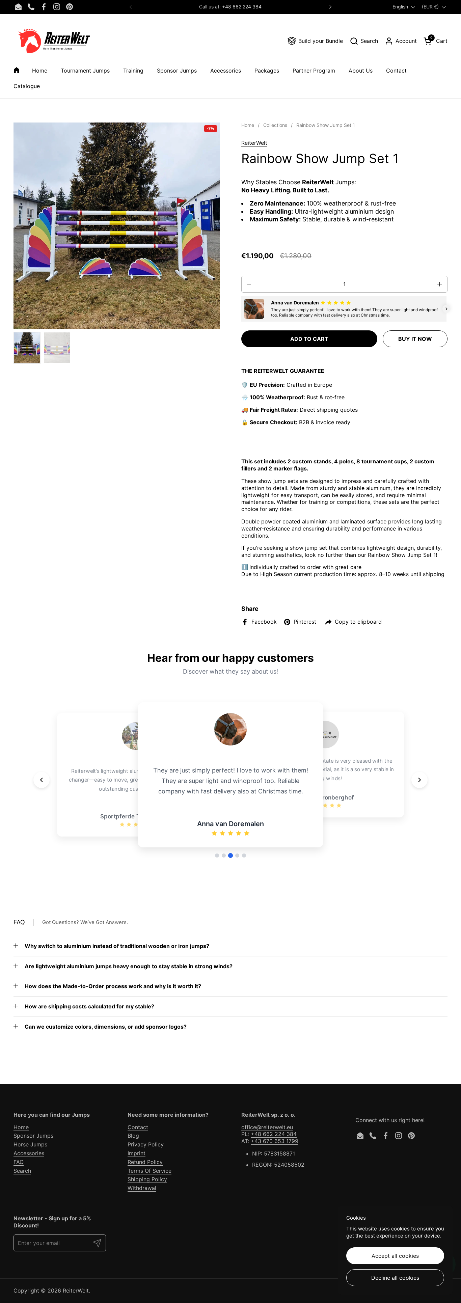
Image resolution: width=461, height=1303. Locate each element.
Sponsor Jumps (33, 1135)
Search (22, 1170)
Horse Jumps (30, 1144)
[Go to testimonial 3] (230, 855)
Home (21, 1127)
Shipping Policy (147, 1179)
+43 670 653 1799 (274, 1141)
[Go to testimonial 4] (237, 855)
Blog (133, 1135)
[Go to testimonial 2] (224, 855)
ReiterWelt (254, 142)
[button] (364, 41)
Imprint (136, 1153)
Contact (138, 1127)
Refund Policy (145, 1162)
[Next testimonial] (419, 780)
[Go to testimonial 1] (217, 855)
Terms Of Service (149, 1170)
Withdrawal (142, 1188)
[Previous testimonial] (41, 780)
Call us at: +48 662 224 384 (230, 6)
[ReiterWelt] (54, 41)
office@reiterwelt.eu (267, 1127)
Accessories (28, 1153)
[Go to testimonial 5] (244, 855)
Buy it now (415, 338)
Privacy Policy (146, 1144)
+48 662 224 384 (274, 1134)
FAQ (18, 1162)
